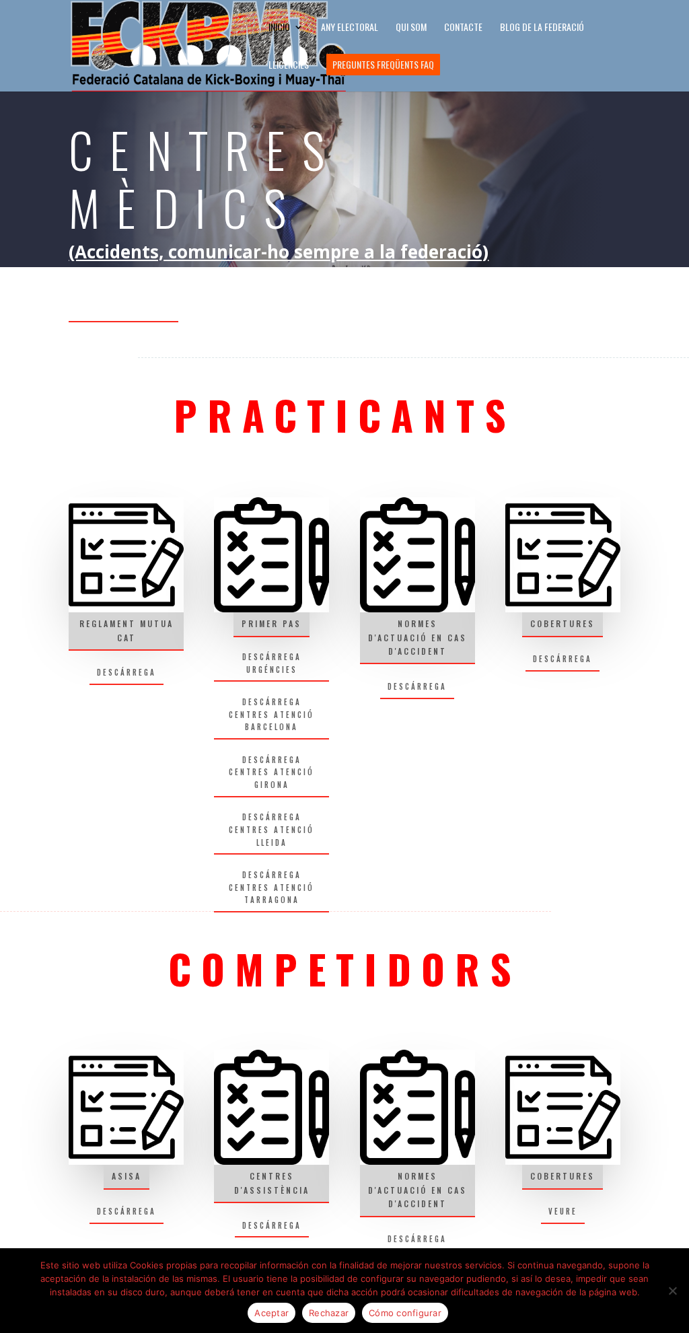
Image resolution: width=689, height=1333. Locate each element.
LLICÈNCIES (288, 65)
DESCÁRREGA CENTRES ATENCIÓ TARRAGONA (271, 887)
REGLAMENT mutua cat (126, 630)
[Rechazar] (672, 1290)
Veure (562, 1211)
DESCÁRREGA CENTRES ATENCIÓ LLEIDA (271, 829)
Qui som (411, 28)
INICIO (279, 28)
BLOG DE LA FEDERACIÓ (542, 28)
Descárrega (562, 658)
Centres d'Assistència (272, 1182)
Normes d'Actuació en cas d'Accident (417, 637)
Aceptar (271, 1312)
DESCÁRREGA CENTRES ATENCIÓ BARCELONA (271, 714)
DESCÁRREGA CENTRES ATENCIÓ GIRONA (271, 772)
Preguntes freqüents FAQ (383, 64)
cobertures (562, 623)
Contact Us (123, 301)
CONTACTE (463, 28)
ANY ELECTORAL (349, 28)
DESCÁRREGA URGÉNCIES (271, 663)
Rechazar (329, 1312)
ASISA (126, 1176)
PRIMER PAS (271, 623)
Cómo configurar (405, 1312)
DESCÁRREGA (126, 672)
